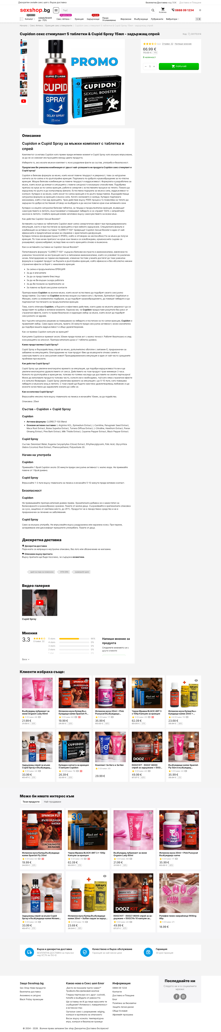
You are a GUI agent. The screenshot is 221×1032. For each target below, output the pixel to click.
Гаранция (161, 949)
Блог (114, 999)
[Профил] (200, 10)
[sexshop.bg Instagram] (183, 997)
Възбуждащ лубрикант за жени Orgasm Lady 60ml (35, 712)
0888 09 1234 (119, 988)
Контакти (117, 991)
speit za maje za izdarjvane (42, 572)
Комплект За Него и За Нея (109, 765)
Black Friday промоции (31, 999)
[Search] (153, 10)
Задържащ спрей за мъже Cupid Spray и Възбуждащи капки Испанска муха (36, 766)
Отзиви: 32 (167, 43)
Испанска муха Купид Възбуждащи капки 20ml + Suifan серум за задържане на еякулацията (182, 712)
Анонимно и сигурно (30, 995)
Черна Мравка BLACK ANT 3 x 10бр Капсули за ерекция (146, 712)
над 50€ (161, 2)
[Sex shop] (35, 10)
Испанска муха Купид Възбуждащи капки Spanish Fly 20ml (73, 712)
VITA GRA (64, 572)
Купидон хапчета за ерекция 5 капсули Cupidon (74, 766)
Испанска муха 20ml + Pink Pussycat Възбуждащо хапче (109, 712)
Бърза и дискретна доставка (54, 949)
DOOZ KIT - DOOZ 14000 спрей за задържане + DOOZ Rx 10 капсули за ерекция (147, 766)
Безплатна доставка (30, 991)
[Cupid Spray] (39, 602)
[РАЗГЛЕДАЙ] (50, 680)
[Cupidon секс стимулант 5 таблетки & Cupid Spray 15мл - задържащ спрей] (82, 82)
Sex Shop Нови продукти (33, 988)
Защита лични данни (123, 1007)
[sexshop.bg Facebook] (177, 997)
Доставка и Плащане (190, 2)
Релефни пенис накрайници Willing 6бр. (177, 917)
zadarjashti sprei (82, 572)
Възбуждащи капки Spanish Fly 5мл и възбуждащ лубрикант (183, 766)
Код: (185, 34)
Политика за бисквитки (124, 1003)
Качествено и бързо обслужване (112, 949)
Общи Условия (119, 1010)
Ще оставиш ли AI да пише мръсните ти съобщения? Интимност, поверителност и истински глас (86, 1004)
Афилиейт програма (122, 1014)
